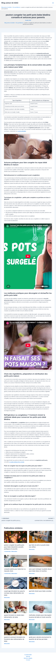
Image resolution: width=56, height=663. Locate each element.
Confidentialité (28, 654)
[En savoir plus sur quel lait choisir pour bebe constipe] (40, 583)
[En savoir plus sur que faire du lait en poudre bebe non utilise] (40, 537)
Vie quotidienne (16, 7)
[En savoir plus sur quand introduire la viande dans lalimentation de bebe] (15, 607)
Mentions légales (28, 658)
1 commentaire (7, 551)
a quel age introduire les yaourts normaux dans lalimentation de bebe (14, 593)
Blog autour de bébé (9, 3)
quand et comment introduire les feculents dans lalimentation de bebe (14, 639)
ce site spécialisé (22, 131)
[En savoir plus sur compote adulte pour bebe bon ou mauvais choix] (15, 561)
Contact (28, 660)
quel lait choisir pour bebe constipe (40, 591)
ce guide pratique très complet (16, 462)
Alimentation (14, 551)
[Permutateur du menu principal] (53, 2)
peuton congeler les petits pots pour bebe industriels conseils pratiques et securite (14, 547)
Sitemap (28, 656)
